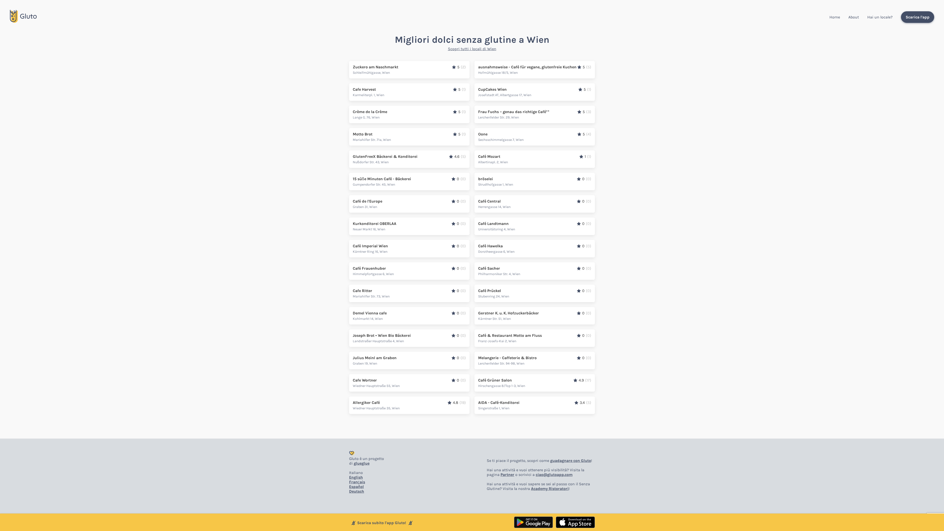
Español (356, 486)
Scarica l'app (917, 17)
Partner (507, 474)
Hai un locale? (880, 17)
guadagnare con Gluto (570, 460)
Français (357, 482)
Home (834, 17)
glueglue (361, 463)
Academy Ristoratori (550, 488)
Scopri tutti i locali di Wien (472, 48)
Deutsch (356, 491)
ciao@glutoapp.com (554, 474)
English (356, 477)
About (853, 17)
